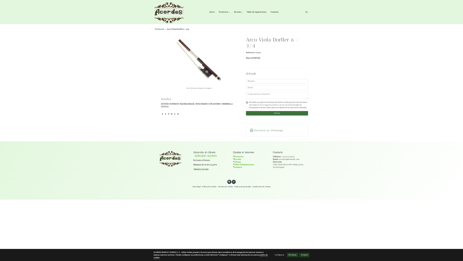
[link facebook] (229, 181)
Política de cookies (209, 186)
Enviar (277, 113)
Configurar (279, 254)
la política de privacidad (281, 104)
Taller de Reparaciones (244, 164)
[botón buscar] (306, 12)
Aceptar (304, 254)
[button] (224, 12)
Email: (286, 159)
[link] (168, 12)
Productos (159, 29)
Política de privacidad (242, 186)
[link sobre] (172, 158)
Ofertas (237, 161)
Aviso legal (196, 186)
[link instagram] (233, 181)
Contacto (238, 167)
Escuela (237, 159)
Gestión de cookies (225, 186)
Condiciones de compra (261, 186)
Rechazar (293, 254)
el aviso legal (263, 104)
